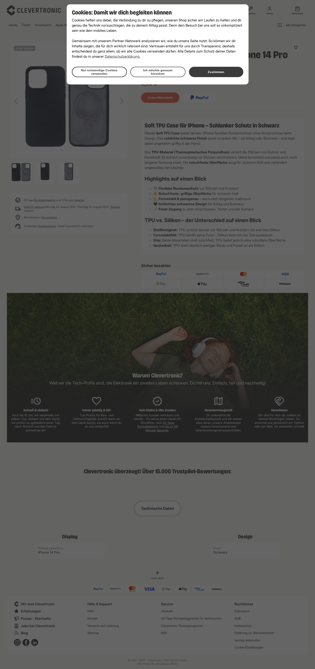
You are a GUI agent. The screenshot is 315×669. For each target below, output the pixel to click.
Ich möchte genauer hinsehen (158, 71)
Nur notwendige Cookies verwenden (99, 71)
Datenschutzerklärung (122, 56)
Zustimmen (216, 72)
